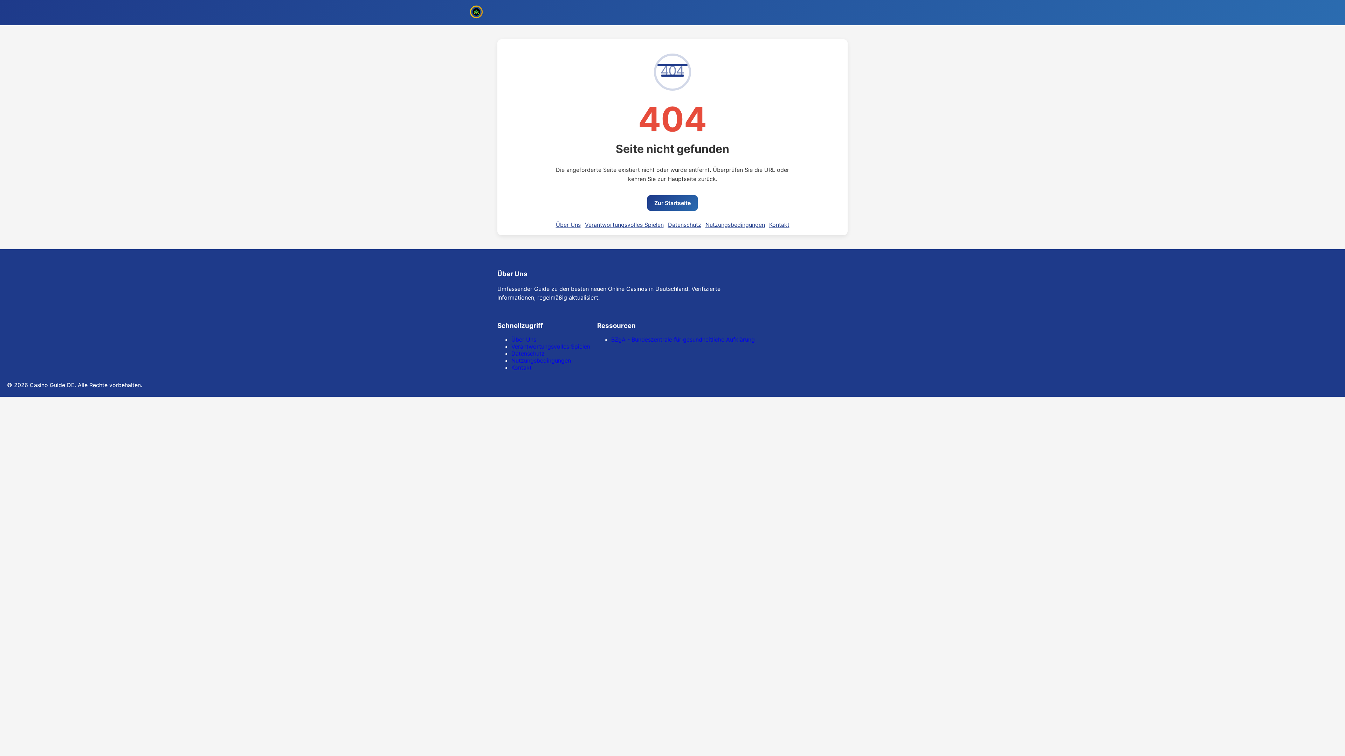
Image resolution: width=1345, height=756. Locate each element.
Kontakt (779, 224)
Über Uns (568, 224)
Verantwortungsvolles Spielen (624, 224)
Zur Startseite (672, 203)
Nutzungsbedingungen (735, 224)
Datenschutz (684, 224)
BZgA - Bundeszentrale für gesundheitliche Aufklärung (683, 339)
